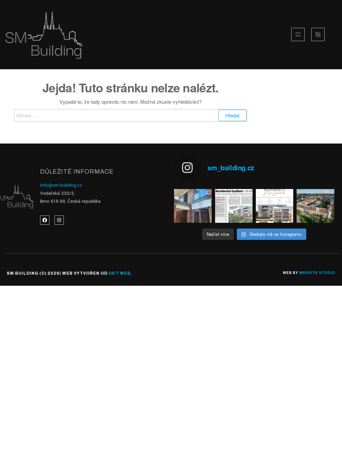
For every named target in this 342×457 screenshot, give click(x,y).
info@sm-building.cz (61, 185)
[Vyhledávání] (130, 115)
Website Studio (317, 273)
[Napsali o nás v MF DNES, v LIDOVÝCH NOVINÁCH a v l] (233, 206)
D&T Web (120, 273)
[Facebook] (44, 220)
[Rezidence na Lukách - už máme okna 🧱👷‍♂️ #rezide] (192, 206)
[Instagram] (59, 220)
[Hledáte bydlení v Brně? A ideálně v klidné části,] (274, 206)
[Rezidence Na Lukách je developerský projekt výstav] (315, 206)
